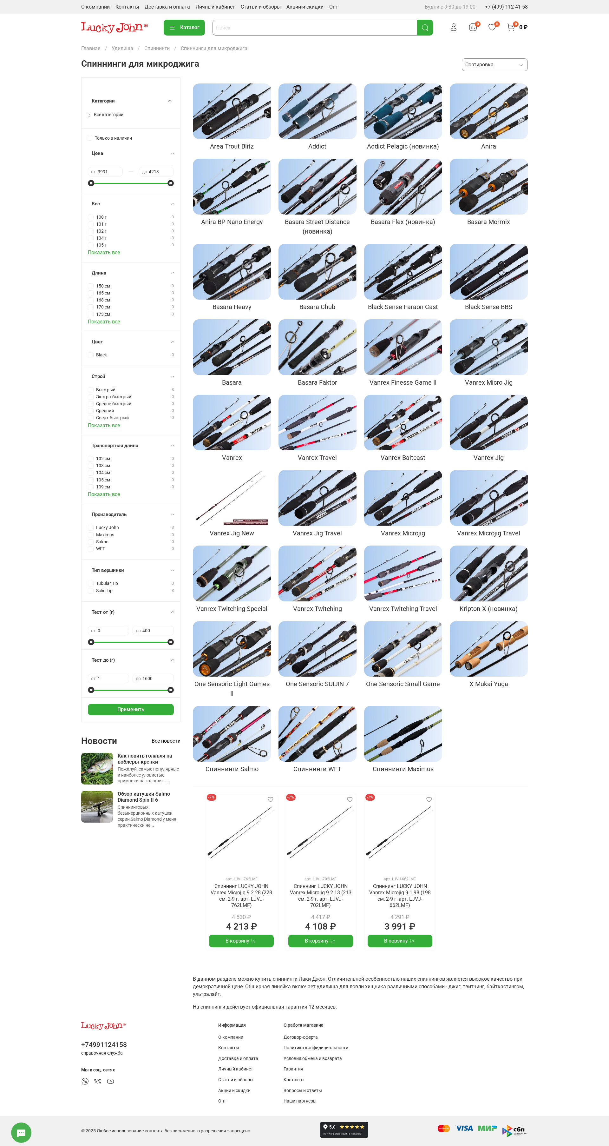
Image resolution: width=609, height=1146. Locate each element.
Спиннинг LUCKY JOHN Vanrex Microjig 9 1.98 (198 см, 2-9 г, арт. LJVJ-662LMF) (400, 895)
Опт (333, 7)
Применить (130, 709)
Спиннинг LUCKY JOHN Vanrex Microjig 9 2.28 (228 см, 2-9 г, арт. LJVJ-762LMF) (241, 895)
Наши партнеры (300, 1101)
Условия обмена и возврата (313, 1058)
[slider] (91, 183)
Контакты (127, 7)
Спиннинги (157, 48)
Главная (91, 48)
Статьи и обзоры (261, 7)
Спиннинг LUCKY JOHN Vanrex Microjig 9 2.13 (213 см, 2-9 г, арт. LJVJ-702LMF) (320, 895)
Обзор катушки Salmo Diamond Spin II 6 (144, 797)
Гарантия (293, 1069)
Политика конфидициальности (316, 1047)
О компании (95, 7)
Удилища (122, 48)
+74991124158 (104, 1045)
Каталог (190, 27)
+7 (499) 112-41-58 (506, 7)
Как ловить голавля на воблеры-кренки (145, 759)
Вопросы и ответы (303, 1090)
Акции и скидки (305, 7)
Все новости (166, 741)
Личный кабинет (215, 7)
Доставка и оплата (167, 7)
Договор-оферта (301, 1037)
